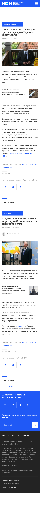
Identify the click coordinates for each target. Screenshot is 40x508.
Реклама (25, 436)
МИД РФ (24, 358)
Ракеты (18, 180)
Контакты (15, 436)
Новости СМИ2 (7, 387)
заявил (20, 326)
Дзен (31, 165)
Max (11, 167)
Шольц (34, 180)
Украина (10, 180)
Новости (25, 165)
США (17, 358)
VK (36, 165)
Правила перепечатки (10, 481)
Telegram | (6, 167)
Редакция (5, 436)
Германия (26, 180)
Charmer (13, 488)
